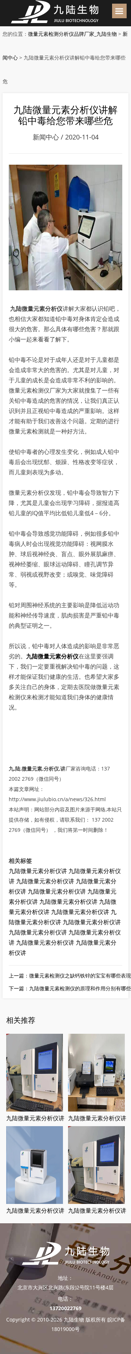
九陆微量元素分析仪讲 (38, 871)
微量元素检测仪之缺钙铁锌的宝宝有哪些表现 (80, 975)
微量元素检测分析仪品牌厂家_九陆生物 (72, 33)
